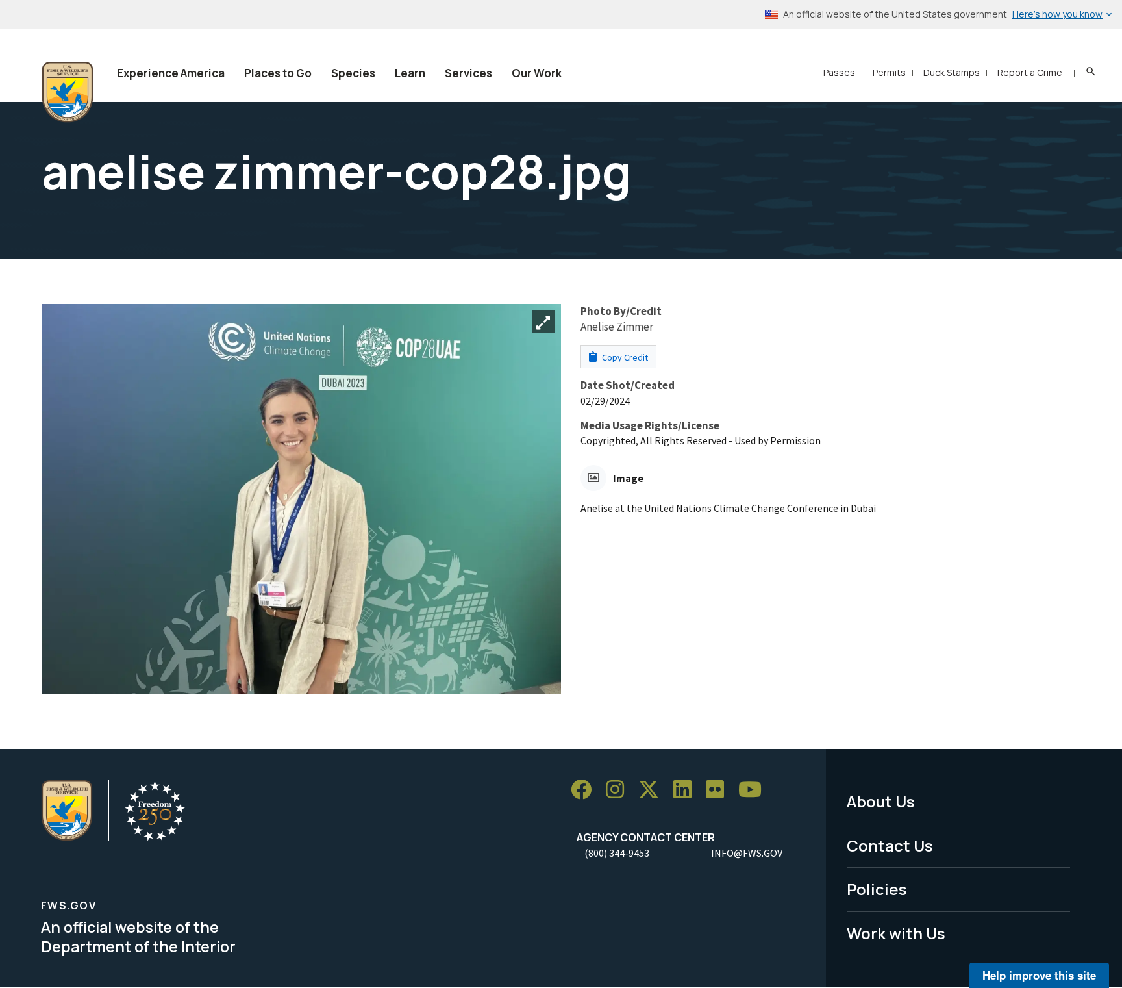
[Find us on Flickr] (719, 790)
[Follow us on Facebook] (586, 790)
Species (353, 73)
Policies (877, 889)
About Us (881, 801)
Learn (410, 73)
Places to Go (278, 73)
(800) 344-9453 (616, 852)
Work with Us (896, 933)
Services (468, 73)
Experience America (171, 73)
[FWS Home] (68, 92)
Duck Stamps (951, 72)
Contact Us (890, 845)
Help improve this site (1039, 975)
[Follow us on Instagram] (619, 790)
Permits (889, 72)
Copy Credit (624, 357)
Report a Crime (1029, 72)
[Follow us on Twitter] (653, 790)
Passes (839, 72)
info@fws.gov (746, 852)
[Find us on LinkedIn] (687, 790)
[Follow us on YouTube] (754, 790)
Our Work (537, 73)
